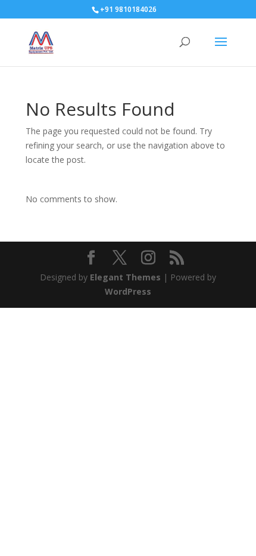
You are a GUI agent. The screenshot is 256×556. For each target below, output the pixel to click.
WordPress (128, 291)
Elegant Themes (125, 277)
